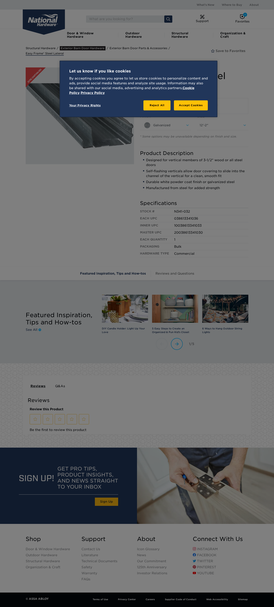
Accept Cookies (191, 105)
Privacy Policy (93, 93)
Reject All (157, 105)
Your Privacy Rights (85, 105)
